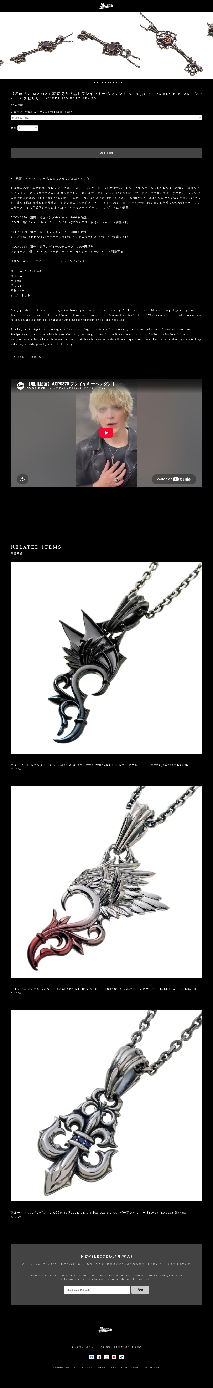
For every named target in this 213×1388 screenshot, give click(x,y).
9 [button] (113, 82)
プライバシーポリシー (84, 1347)
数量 (13, 128)
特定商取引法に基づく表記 (115, 1347)
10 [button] (116, 82)
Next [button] (207, 46)
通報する (36, 357)
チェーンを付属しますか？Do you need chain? (41, 111)
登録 (140, 1289)
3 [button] (97, 82)
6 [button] (105, 82)
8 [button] (110, 82)
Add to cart (106, 152)
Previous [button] (6, 46)
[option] (86, 45)
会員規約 (137, 1347)
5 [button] (102, 82)
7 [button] (108, 82)
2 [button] (94, 82)
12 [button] (121, 82)
